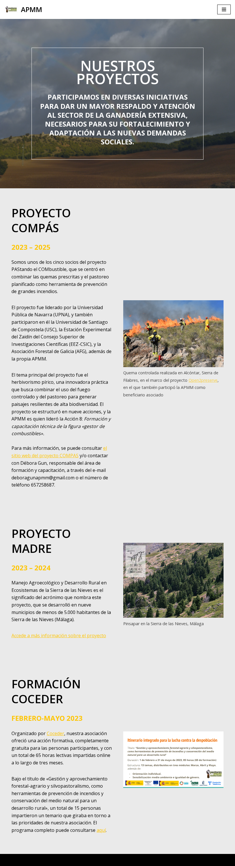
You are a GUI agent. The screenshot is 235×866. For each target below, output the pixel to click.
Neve (82, 860)
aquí (101, 830)
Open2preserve (203, 380)
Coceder (55, 733)
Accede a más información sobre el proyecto (58, 635)
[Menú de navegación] (224, 9)
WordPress (146, 860)
